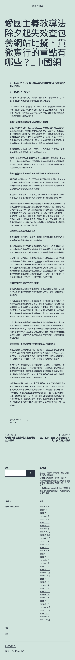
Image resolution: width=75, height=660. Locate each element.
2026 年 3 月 (44, 522)
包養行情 (46, 161)
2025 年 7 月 (44, 548)
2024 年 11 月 (45, 573)
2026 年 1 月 (44, 529)
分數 (6, 633)
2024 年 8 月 (45, 582)
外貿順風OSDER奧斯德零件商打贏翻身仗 (55, 488)
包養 (17, 173)
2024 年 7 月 (44, 585)
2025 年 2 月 (44, 563)
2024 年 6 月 (45, 588)
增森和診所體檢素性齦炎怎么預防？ (53, 478)
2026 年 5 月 (44, 516)
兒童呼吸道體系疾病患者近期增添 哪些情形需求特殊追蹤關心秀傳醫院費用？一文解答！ (55, 483)
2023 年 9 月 (44, 613)
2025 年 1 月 (44, 566)
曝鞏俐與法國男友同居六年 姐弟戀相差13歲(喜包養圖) (55, 492)
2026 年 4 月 (45, 519)
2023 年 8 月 (44, 617)
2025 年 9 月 (44, 541)
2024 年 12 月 (45, 570)
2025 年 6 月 (44, 551)
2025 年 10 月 (45, 538)
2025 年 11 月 (45, 535)
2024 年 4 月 (45, 595)
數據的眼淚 (37, 5)
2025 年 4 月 (45, 557)
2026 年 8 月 (44, 507)
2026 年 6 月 (44, 513)
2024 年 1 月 (44, 604)
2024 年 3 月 (45, 598)
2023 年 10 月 (45, 610)
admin (15, 422)
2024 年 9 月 (45, 579)
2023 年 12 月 (45, 607)
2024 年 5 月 (45, 592)
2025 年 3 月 (44, 560)
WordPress (16, 651)
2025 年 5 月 (44, 554)
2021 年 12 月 (45, 620)
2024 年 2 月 (45, 601)
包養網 (52, 109)
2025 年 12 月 (45, 532)
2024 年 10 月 (45, 576)
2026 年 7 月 (44, 510)
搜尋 (6, 468)
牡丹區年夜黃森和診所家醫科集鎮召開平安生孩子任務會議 (54, 474)
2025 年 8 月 (44, 544)
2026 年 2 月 (44, 526)
